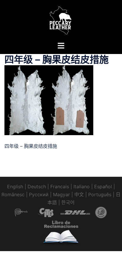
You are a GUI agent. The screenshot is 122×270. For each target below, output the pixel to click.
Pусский (39, 194)
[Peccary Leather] (61, 20)
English (15, 186)
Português (99, 194)
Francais (59, 186)
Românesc (13, 194)
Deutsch (37, 186)
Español (103, 186)
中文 (79, 194)
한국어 (68, 202)
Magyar (61, 194)
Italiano (81, 186)
